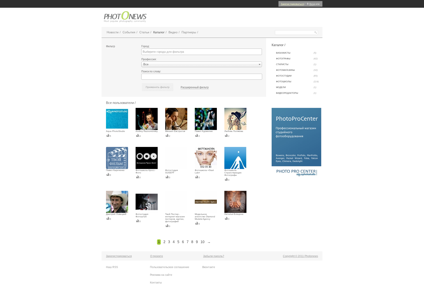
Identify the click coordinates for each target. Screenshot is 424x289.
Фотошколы (297, 81)
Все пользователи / (121, 103)
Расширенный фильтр (195, 87)
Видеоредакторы (296, 93)
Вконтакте (208, 267)
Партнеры (189, 32)
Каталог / (278, 45)
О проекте (156, 256)
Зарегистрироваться (292, 4)
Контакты (156, 282)
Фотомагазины (297, 70)
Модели (296, 87)
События (129, 32)
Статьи (144, 32)
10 (202, 242)
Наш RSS (112, 267)
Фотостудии (297, 76)
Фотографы (297, 58)
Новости (113, 32)
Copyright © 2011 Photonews (300, 256)
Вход (312, 4)
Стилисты (296, 64)
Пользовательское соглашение (169, 267)
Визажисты (296, 53)
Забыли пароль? (213, 256)
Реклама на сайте (161, 274)
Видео (173, 32)
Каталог (159, 32)
